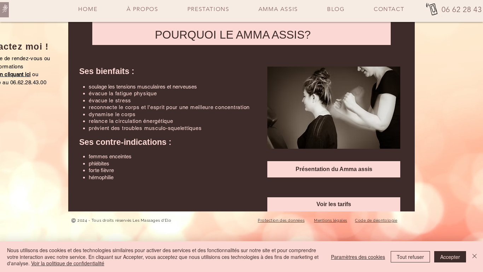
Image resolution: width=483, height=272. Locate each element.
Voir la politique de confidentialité (67, 263)
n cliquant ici (15, 74)
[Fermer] (474, 256)
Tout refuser (410, 256)
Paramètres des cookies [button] (358, 256)
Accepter (450, 256)
